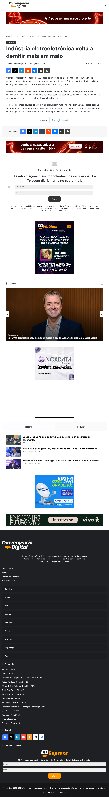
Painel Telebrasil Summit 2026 (15, 682)
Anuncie (5, 572)
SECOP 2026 (7, 674)
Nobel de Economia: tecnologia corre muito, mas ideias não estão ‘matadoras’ (62, 460)
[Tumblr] (42, 131)
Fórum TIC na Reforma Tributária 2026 (18, 686)
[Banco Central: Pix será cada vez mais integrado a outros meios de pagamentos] (13, 440)
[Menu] (3, 6)
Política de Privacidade (12, 577)
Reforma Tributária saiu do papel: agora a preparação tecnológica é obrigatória (52, 337)
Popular (81, 427)
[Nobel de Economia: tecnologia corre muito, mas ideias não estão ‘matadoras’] (13, 464)
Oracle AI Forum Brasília (12, 698)
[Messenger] (34, 70)
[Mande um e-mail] (25, 64)
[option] (54, 314)
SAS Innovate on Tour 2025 (14, 702)
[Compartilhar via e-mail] (40, 70)
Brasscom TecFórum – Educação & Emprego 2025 (23, 707)
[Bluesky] (41, 737)
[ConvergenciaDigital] (19, 5)
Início (10, 36)
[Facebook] (8, 70)
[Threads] (35, 737)
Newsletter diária (9, 581)
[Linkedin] (21, 70)
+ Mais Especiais (9, 719)
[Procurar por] (105, 6)
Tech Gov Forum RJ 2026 (13, 694)
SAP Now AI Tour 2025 (12, 711)
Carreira (17, 36)
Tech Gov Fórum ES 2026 (13, 690)
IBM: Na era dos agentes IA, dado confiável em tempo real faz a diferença (60, 448)
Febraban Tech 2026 (11, 723)
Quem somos (7, 568)
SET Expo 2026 (8, 669)
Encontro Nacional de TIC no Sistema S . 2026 (22, 678)
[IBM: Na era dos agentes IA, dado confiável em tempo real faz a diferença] (13, 452)
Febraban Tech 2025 (11, 715)
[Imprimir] (47, 70)
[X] (15, 70)
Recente (28, 427)
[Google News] (60, 120)
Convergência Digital (16, 64)
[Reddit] (28, 70)
